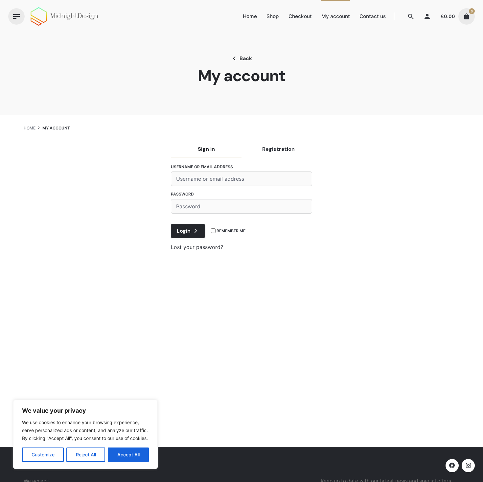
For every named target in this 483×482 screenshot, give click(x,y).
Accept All (128, 454)
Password (182, 194)
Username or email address (202, 166)
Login (184, 230)
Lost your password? (197, 247)
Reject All (86, 454)
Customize (43, 454)
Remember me (230, 230)
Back (246, 58)
